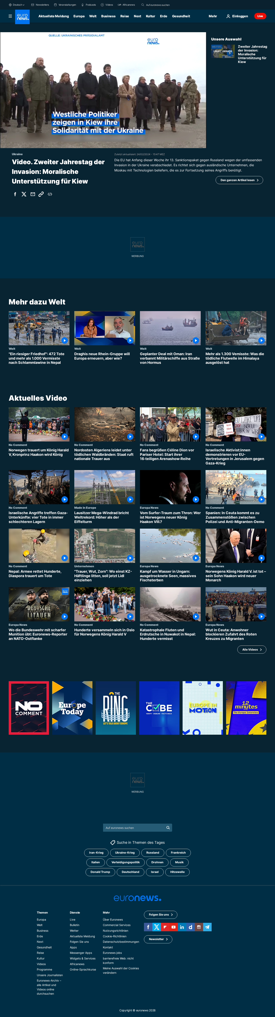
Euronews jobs (112, 953)
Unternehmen (84, 566)
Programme (44, 969)
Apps (73, 947)
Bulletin (74, 925)
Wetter (74, 930)
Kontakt (108, 947)
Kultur (150, 16)
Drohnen (157, 862)
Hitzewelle (177, 872)
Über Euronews (113, 919)
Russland (152, 852)
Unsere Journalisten (50, 975)
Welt (92, 16)
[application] (103, 90)
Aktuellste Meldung (53, 16)
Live (260, 16)
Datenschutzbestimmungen (121, 941)
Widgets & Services (82, 958)
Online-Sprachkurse (83, 969)
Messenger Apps (81, 953)
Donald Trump (100, 872)
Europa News (149, 507)
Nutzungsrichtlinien (115, 930)
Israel (155, 872)
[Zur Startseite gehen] (22, 17)
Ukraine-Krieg (125, 852)
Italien (95, 862)
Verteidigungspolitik (126, 862)
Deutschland (130, 872)
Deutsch (17, 4)
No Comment (18, 444)
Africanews (77, 964)
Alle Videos (250, 649)
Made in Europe (85, 507)
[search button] (143, 5)
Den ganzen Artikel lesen (238, 180)
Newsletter (156, 939)
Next (137, 16)
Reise (124, 16)
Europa (78, 16)
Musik (179, 862)
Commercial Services (116, 925)
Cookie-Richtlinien (114, 936)
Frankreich (178, 852)
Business (108, 16)
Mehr (106, 912)
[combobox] (163, 5)
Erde (163, 16)
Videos (41, 964)
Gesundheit (181, 16)
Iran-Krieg (96, 852)
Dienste (75, 912)
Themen (42, 912)
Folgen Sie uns (79, 941)
